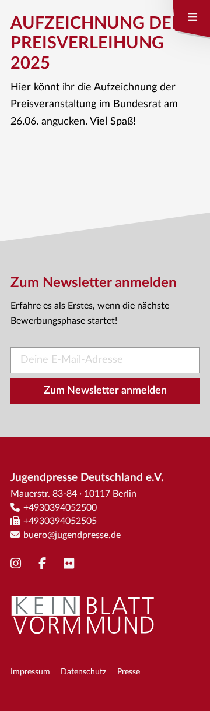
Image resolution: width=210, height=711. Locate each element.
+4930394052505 (60, 521)
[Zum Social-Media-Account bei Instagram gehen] (18, 564)
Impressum (30, 671)
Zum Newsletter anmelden (105, 390)
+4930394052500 (60, 507)
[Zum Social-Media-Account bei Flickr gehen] (72, 564)
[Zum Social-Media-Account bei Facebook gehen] (45, 564)
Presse (128, 671)
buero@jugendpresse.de (72, 535)
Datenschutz (83, 671)
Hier (22, 87)
